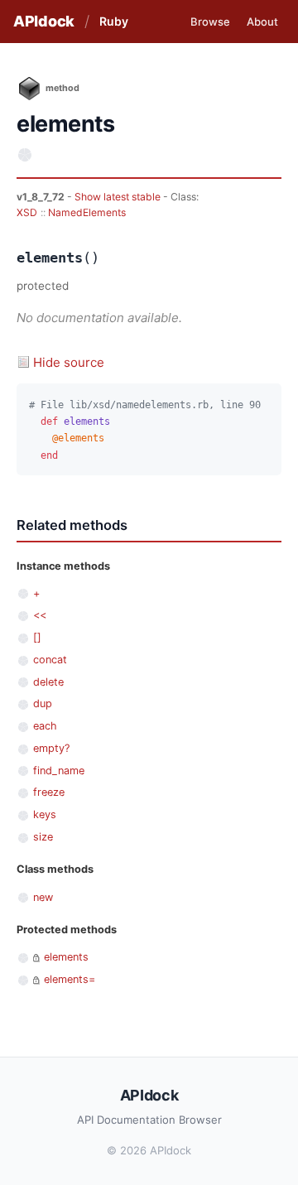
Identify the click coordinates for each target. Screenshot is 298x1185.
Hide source (68, 362)
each (45, 726)
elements (66, 957)
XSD (27, 212)
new (43, 897)
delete (48, 682)
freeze (49, 792)
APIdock (43, 21)
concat (50, 659)
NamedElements (87, 212)
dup (42, 703)
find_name (58, 770)
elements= (69, 979)
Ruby (113, 21)
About (262, 21)
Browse (210, 21)
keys (44, 814)
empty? (51, 748)
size (43, 837)
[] (37, 637)
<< (39, 615)
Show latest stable (118, 196)
